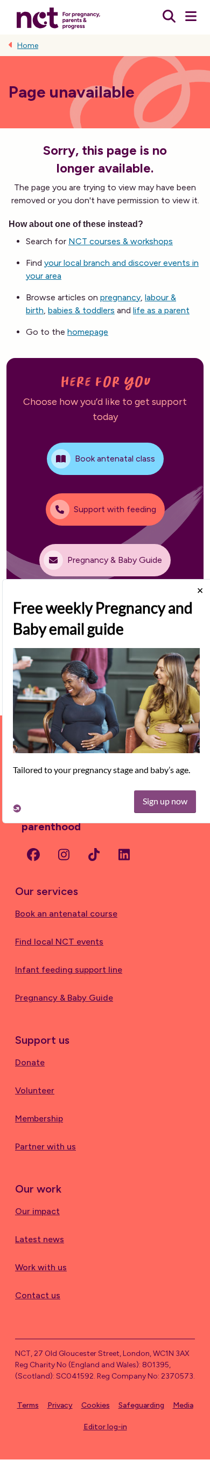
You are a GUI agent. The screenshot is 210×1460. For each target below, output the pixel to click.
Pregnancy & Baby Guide (64, 998)
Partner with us (45, 1146)
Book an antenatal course (66, 913)
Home (27, 45)
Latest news (39, 1239)
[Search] (169, 17)
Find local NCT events (59, 941)
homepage (87, 332)
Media (183, 1405)
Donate (30, 1062)
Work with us (41, 1267)
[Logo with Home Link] (58, 17)
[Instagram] (63, 854)
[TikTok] (94, 854)
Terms (28, 1405)
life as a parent (161, 310)
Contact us (37, 1295)
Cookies (95, 1405)
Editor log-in (105, 1426)
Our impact (37, 1211)
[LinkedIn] (124, 854)
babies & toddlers (81, 310)
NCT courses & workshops (120, 241)
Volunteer (34, 1090)
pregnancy (120, 297)
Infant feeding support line (68, 970)
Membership (39, 1118)
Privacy (60, 1405)
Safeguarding (141, 1405)
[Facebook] (33, 854)
